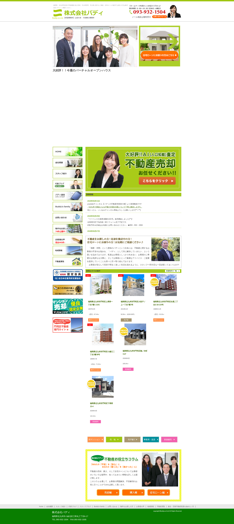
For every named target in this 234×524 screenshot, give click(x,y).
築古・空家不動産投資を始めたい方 (181, 506)
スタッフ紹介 (67, 173)
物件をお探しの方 (67, 228)
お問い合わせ (67, 217)
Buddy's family (99, 506)
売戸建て (132, 439)
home (41, 506)
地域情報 (67, 250)
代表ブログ (67, 184)
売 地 (113, 439)
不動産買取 (67, 261)
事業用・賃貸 (150, 439)
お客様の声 (67, 239)
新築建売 (169, 439)
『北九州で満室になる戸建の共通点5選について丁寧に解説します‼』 (114, 207)
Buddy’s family (67, 206)
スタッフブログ (67, 195)
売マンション (95, 439)
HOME (67, 151)
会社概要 (67, 162)
